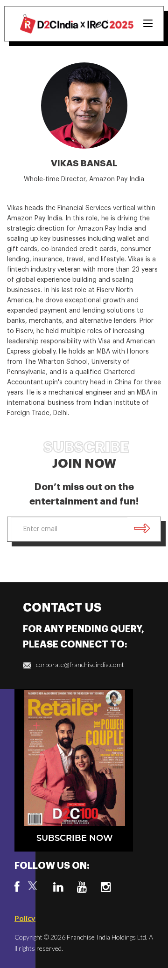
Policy (24, 917)
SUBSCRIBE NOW (74, 838)
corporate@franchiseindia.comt (80, 664)
